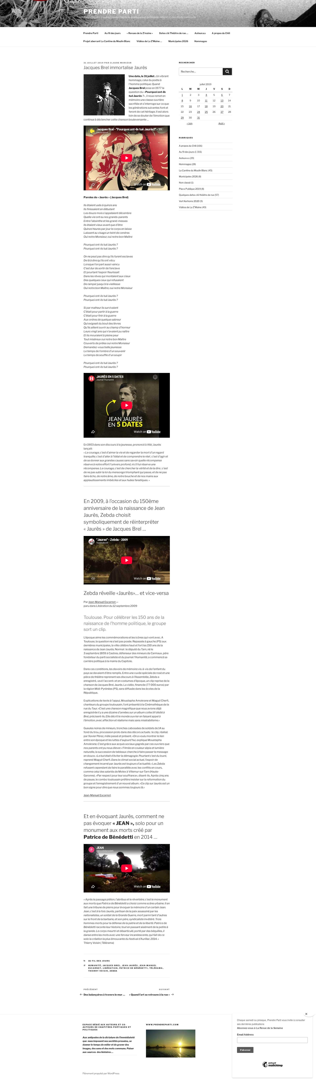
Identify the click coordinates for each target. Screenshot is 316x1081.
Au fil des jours (112, 33)
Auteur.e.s (200, 33)
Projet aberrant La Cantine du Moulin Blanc (106, 41)
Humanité (94, 965)
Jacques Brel (112, 965)
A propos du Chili (221, 33)
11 (206, 100)
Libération (110, 968)
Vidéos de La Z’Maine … (149, 41)
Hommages (200, 41)
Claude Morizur (121, 63)
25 (206, 111)
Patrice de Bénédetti (133, 968)
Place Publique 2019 (190, 188)
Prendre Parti (111, 11)
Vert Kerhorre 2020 (189, 201)
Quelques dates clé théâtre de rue (196, 194)
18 (206, 106)
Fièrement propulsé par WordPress (101, 1073)
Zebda (114, 971)
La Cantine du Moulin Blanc (193, 170)
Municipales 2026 (178, 41)
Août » (221, 123)
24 (198, 111)
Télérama (156, 968)
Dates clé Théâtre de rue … (173, 33)
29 (182, 117)
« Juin (189, 123)
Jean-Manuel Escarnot (102, 602)
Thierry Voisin (98, 971)
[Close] (309, 1014)
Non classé (185, 182)
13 (222, 100)
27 (222, 111)
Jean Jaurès (130, 965)
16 (190, 106)
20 (222, 106)
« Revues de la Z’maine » (140, 33)
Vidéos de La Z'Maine (190, 207)
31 (198, 117)
